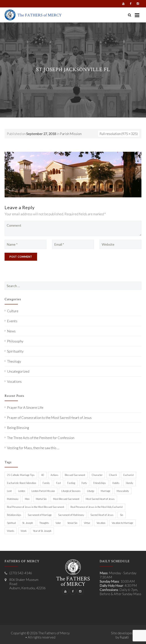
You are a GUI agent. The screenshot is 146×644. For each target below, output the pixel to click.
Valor (58, 522)
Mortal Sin (41, 498)
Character (97, 474)
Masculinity (123, 490)
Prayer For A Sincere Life (25, 407)
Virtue (87, 522)
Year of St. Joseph (42, 530)
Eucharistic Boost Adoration (21, 482)
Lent (9, 490)
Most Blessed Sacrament (66, 498)
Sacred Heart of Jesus (101, 514)
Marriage (105, 490)
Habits (115, 482)
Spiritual (11, 522)
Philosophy (15, 341)
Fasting (71, 482)
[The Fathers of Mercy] (33, 14)
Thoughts (44, 522)
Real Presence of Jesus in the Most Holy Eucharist (97, 506)
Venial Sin (72, 522)
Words (10, 530)
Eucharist (128, 474)
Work (24, 530)
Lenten (21, 490)
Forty (84, 482)
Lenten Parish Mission (43, 490)
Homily (129, 482)
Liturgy (90, 490)
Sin (121, 514)
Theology (14, 361)
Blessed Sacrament (75, 474)
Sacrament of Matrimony (71, 514)
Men (27, 498)
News (11, 331)
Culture (12, 311)
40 (42, 474)
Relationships (14, 514)
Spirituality (15, 351)
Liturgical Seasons (71, 490)
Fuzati (124, 637)
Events (12, 321)
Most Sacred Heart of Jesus (100, 498)
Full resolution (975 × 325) (119, 134)
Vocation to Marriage (122, 522)
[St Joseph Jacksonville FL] (73, 174)
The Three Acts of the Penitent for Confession (40, 438)
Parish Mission (71, 134)
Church (113, 474)
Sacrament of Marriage (40, 514)
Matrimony (12, 498)
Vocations (14, 381)
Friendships (99, 482)
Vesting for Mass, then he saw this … (33, 448)
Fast (58, 482)
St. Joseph (27, 522)
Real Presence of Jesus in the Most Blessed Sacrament (35, 506)
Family (46, 482)
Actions (54, 474)
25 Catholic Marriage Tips (21, 474)
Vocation (101, 522)
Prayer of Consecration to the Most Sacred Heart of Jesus (49, 417)
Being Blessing (18, 428)
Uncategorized (18, 371)
